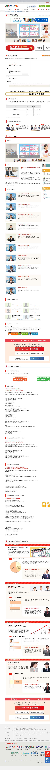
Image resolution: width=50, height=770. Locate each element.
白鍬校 (45, 190)
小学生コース (17, 728)
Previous (6, 30)
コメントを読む (20, 311)
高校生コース (25, 728)
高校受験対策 (21, 729)
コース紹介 (17, 9)
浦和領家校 (45, 194)
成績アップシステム (31, 730)
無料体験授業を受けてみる (18, 738)
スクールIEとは (9, 9)
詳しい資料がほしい (35, 738)
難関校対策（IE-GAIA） (38, 729)
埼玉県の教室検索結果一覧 (18, 11)
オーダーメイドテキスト (38, 730)
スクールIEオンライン (45, 729)
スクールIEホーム (7, 11)
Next (45, 40)
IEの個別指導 (25, 9)
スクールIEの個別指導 (18, 730)
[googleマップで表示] (25, 73)
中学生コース (21, 728)
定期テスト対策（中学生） (31, 728)
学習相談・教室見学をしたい (27, 738)
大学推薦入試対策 (32, 729)
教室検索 (33, 9)
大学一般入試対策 (26, 729)
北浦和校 (45, 193)
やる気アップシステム (25, 730)
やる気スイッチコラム (18, 735)
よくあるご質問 (41, 9)
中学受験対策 (17, 729)
